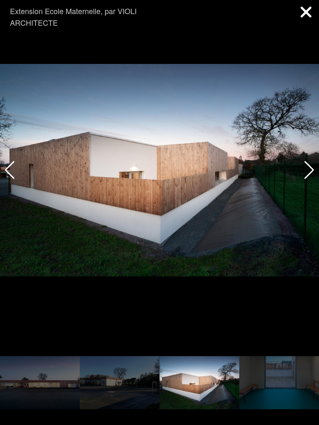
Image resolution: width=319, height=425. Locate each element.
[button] (309, 170)
